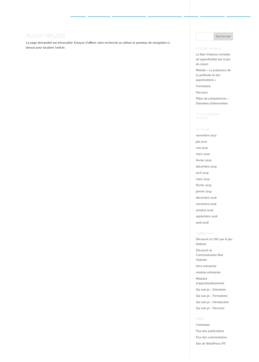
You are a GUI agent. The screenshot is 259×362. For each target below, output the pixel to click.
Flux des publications (210, 331)
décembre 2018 (206, 197)
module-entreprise (208, 272)
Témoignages (212, 13)
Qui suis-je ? (99, 13)
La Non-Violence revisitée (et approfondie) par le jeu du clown (213, 59)
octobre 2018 (204, 210)
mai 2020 (202, 148)
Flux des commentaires (211, 337)
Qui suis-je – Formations (211, 295)
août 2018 (202, 222)
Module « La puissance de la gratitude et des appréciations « (213, 75)
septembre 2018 (206, 216)
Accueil (78, 13)
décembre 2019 (206, 166)
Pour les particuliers (165, 13)
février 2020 (204, 160)
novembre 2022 (206, 135)
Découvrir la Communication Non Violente (209, 255)
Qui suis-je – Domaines (211, 289)
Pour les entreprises (129, 13)
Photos (191, 13)
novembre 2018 (206, 204)
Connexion (203, 324)
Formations (203, 86)
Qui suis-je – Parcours (210, 308)
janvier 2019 (203, 191)
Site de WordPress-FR (210, 343)
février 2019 (203, 185)
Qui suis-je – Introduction (212, 302)
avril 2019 (202, 172)
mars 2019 (202, 179)
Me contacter (238, 13)
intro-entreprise (206, 266)
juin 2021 (201, 141)
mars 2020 (203, 154)
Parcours (202, 92)
